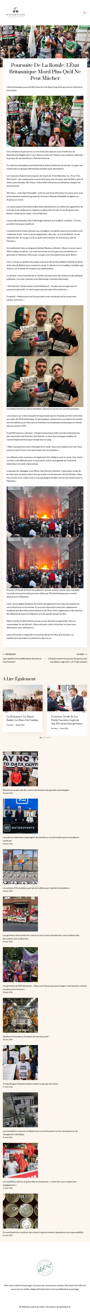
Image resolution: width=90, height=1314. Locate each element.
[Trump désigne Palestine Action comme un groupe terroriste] (45, 1062)
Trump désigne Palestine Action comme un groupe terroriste (30, 1083)
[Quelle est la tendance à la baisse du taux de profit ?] (45, 1015)
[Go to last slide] (6, 710)
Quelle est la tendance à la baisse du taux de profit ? (26, 1036)
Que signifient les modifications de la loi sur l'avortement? (22, 658)
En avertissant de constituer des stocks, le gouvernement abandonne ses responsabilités (43, 1232)
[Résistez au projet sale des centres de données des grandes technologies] (45, 768)
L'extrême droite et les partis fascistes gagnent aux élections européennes (67, 720)
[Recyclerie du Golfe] (15, 12)
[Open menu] (84, 12)
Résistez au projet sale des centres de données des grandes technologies (36, 790)
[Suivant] (83, 710)
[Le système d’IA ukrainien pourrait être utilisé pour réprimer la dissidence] (45, 866)
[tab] (40, 737)
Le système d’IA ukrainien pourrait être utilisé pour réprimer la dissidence (36, 888)
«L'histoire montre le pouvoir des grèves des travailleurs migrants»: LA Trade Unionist (67, 658)
